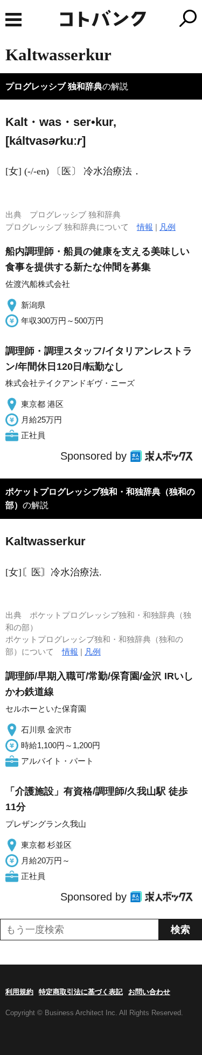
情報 (145, 226)
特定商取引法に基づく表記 (81, 992)
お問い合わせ (149, 992)
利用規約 (19, 992)
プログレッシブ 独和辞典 (53, 86)
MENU (13, 20)
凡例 (167, 226)
